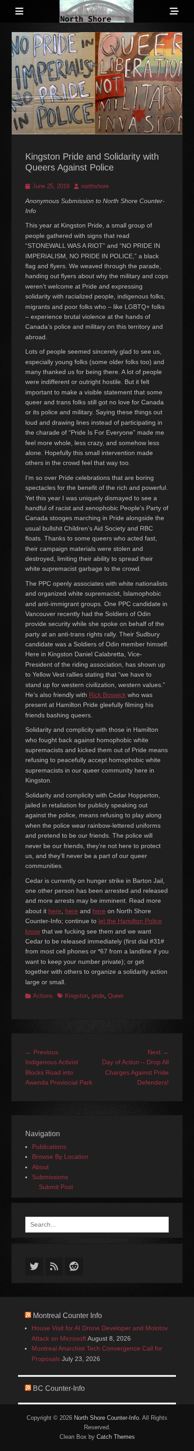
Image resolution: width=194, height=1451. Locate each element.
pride (98, 995)
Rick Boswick (107, 694)
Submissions (50, 1177)
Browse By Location (60, 1156)
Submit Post (56, 1186)
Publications (49, 1146)
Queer (116, 995)
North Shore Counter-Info (106, 1417)
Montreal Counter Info (67, 1315)
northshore (95, 186)
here (54, 911)
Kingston (76, 995)
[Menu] (19, 11)
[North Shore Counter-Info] (97, 11)
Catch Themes (116, 1436)
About (40, 1167)
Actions (43, 995)
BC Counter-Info (59, 1388)
